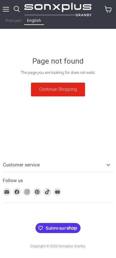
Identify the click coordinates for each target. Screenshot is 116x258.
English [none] (34, 20)
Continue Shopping (58, 89)
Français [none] (13, 20)
